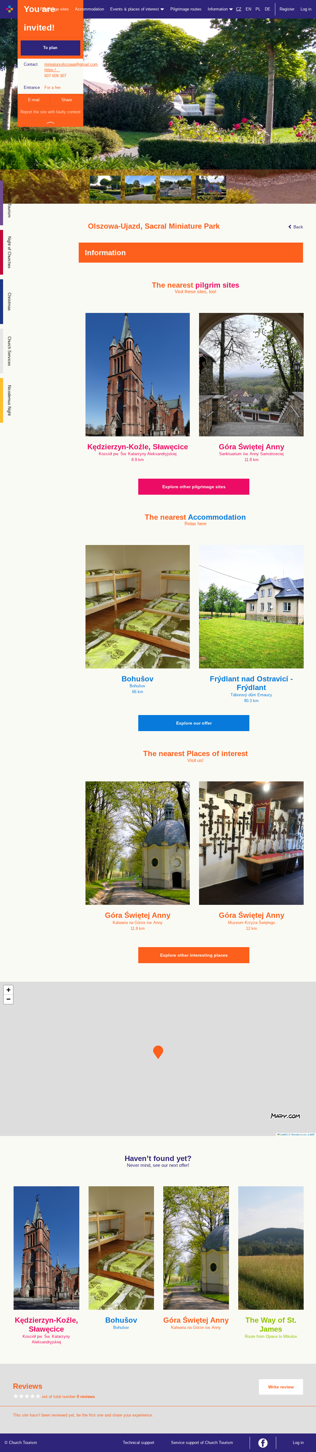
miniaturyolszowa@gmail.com (71, 64)
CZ (238, 9)
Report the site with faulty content (50, 112)
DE (267, 9)
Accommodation (89, 9)
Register (287, 9)
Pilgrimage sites (54, 9)
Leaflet (283, 1134)
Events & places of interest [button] (135, 9)
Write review (281, 1386)
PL (258, 9)
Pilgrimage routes (186, 9)
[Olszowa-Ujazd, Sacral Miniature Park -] (105, 188)
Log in (306, 9)
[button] (158, 1052)
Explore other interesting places (194, 955)
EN (248, 9)
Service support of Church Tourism (202, 1442)
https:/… (52, 70)
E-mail (34, 100)
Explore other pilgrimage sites (194, 486)
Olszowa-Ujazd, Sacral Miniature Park (154, 226)
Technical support (138, 1442)
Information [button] (218, 9)
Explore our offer (194, 723)
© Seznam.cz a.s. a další (301, 1134)
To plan (50, 47)
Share (66, 100)
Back (297, 226)
